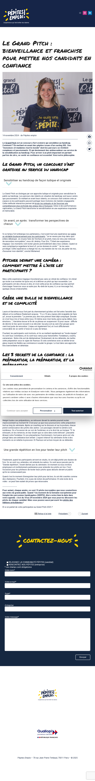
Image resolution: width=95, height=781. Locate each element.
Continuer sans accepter (17, 411)
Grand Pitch (10, 143)
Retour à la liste (44, 514)
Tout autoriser (77, 411)
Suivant (84, 514)
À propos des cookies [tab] (78, 376)
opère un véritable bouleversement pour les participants (39, 235)
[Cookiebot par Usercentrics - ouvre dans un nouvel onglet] (81, 369)
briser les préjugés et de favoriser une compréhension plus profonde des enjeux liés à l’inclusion (35, 204)
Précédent (63, 514)
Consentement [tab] (16, 376)
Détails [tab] (48, 376)
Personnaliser (46, 411)
